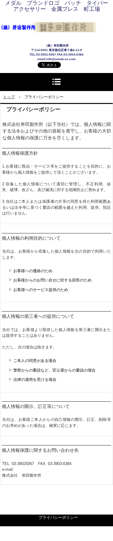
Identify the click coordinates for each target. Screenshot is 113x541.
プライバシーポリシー (58, 517)
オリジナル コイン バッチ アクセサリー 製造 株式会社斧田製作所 (56, 21)
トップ (9, 97)
